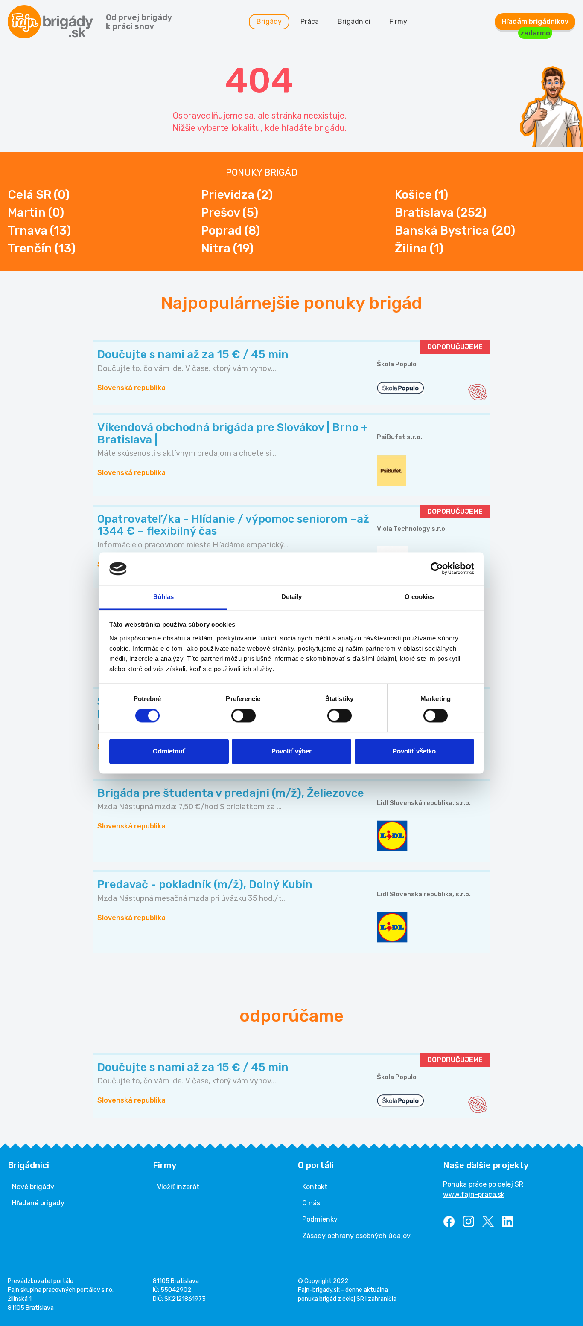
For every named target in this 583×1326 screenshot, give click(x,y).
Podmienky (320, 1219)
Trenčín (42, 248)
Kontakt (314, 1187)
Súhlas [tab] (163, 596)
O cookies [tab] (420, 596)
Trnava (39, 230)
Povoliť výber (291, 751)
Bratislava (441, 213)
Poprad (230, 230)
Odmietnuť (169, 751)
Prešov (229, 213)
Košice (421, 195)
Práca (309, 21)
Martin (36, 213)
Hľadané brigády (38, 1203)
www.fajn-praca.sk (473, 1194)
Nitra (227, 248)
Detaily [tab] (291, 596)
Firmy (398, 21)
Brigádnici (354, 21)
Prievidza (237, 195)
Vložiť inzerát (178, 1187)
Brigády (269, 21)
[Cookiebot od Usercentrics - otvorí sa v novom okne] (436, 568)
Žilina (419, 248)
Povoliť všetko (414, 751)
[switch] (243, 716)
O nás (311, 1203)
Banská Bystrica (455, 230)
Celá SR (39, 195)
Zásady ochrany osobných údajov (356, 1236)
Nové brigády (33, 1187)
